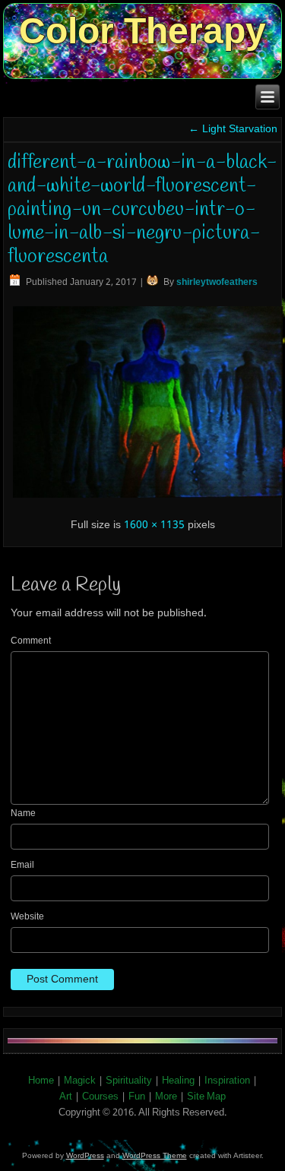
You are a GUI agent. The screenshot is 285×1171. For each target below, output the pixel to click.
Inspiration (227, 1081)
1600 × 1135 (154, 525)
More (166, 1097)
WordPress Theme (154, 1155)
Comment (31, 641)
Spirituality (129, 1081)
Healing (178, 1081)
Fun (136, 1097)
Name (23, 813)
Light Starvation (232, 129)
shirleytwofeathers (217, 282)
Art (65, 1097)
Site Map (206, 1097)
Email (22, 865)
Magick (80, 1081)
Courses (100, 1097)
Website (27, 917)
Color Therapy (142, 31)
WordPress (85, 1155)
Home (41, 1081)
